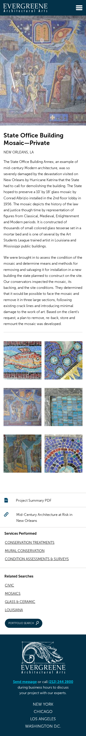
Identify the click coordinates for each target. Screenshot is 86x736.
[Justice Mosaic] (22, 408)
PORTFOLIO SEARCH (21, 623)
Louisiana (14, 610)
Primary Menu (79, 7)
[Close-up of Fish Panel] (22, 361)
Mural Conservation (25, 551)
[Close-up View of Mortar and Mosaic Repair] (63, 408)
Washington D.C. (43, 726)
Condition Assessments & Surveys (37, 559)
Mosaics (13, 593)
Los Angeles (43, 719)
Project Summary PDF (33, 500)
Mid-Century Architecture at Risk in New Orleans (44, 518)
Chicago (43, 711)
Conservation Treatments (29, 542)
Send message (25, 682)
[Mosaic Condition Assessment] (63, 454)
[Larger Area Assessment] (63, 361)
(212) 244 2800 (61, 682)
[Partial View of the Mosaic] (22, 454)
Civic (9, 585)
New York (43, 704)
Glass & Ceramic (20, 602)
